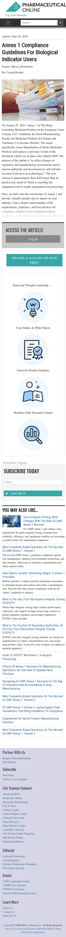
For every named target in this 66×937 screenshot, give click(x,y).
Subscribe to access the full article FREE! (34, 260)
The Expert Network (13, 868)
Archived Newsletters (14, 856)
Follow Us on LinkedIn (15, 779)
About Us (8, 908)
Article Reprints (11, 860)
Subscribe (21, 15)
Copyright (8, 925)
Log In (9, 15)
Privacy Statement (27, 928)
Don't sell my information (33, 932)
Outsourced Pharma (13, 841)
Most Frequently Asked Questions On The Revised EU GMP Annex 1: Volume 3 (32, 698)
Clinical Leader (11, 810)
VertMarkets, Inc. (34, 925)
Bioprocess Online (12, 798)
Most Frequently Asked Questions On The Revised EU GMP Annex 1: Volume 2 (32, 731)
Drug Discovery (11, 821)
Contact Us (8, 912)
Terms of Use (11, 928)
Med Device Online (13, 837)
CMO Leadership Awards (16, 881)
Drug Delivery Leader (14, 825)
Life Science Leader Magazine (18, 833)
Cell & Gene (9, 806)
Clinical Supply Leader (15, 813)
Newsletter (8, 775)
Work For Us (10, 915)
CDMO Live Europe (13, 889)
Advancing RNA (11, 794)
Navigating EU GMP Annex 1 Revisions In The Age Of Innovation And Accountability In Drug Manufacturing (32, 684)
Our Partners (9, 762)
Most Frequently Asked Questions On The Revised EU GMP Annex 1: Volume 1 (32, 548)
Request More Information (17, 758)
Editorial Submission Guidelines (20, 864)
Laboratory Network (13, 829)
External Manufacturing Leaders (20, 893)
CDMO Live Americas (15, 885)
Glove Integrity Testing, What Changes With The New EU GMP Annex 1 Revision (42, 520)
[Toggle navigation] (8, 22)
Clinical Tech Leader (14, 817)
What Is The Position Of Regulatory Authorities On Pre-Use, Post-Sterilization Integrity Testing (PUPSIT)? (32, 629)
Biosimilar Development (15, 802)
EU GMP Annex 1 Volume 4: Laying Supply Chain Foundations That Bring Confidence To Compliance (32, 709)
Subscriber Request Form (48, 928)
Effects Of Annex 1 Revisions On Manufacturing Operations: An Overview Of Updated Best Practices (31, 670)
